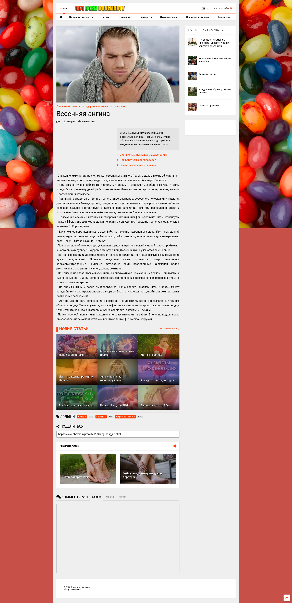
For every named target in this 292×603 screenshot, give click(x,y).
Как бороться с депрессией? (138, 160)
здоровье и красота (97, 106)
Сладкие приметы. (209, 105)
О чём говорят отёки (76, 477)
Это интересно (169, 17)
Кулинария (124, 17)
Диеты (105, 17)
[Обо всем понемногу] (100, 9)
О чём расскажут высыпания (138, 165)
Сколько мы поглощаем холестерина (143, 154)
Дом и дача (145, 17)
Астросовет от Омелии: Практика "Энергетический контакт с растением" (214, 42)
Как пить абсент (208, 74)
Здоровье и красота (81, 17)
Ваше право (224, 17)
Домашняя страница (68, 106)
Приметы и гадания (197, 17)
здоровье (120, 106)
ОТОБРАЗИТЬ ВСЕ (169, 328)
